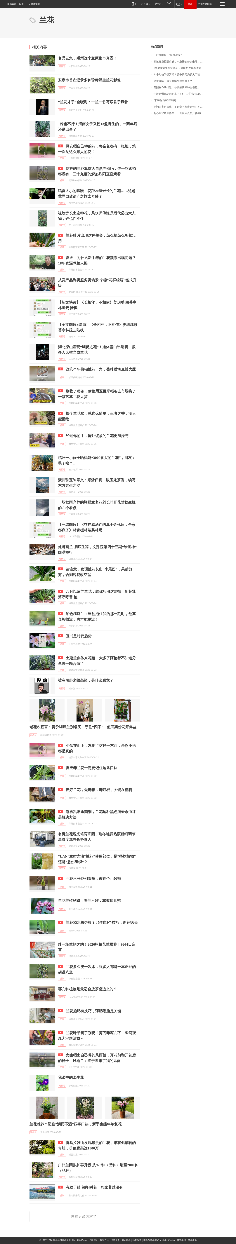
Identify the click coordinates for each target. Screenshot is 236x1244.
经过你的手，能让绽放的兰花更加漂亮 (97, 436)
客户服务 (126, 1240)
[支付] (169, 4)
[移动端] (134, 4)
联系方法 (104, 1240)
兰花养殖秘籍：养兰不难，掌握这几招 (89, 900)
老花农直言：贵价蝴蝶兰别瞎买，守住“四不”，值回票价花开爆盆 (83, 727)
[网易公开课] (145, 4)
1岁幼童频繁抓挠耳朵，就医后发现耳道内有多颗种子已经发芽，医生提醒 (180, 68)
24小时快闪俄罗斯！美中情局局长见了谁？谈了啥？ (180, 74)
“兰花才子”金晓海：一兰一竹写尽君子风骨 (93, 102)
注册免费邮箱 (205, 4)
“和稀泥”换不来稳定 (165, 100)
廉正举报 (181, 1240)
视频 (62, 158)
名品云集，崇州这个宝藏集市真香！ (87, 58)
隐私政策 (137, 1240)
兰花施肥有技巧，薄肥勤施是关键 (93, 1011)
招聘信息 (115, 1240)
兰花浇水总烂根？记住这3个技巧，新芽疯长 (102, 922)
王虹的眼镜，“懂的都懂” (168, 55)
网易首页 (11, 4)
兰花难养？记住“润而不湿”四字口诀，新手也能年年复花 (76, 1124)
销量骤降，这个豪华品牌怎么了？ (173, 81)
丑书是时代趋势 (79, 636)
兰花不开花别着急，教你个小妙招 (93, 879)
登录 (190, 4)
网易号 (62, 66)
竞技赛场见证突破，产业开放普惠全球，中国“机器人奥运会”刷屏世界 (180, 61)
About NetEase (79, 1240)
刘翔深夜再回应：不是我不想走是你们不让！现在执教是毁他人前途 (180, 106)
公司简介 (93, 1240)
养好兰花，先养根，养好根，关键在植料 (99, 790)
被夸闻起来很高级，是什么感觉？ (85, 680)
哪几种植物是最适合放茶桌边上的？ (87, 989)
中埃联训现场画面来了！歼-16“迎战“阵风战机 (180, 94)
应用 (21, 4)
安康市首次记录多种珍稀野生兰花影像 (89, 80)
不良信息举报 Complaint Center (159, 1240)
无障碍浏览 (34, 4)
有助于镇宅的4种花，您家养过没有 (94, 1187)
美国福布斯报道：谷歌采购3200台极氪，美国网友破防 (180, 87)
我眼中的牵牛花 (71, 1077)
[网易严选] (158, 4)
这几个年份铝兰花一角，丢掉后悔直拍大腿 (101, 369)
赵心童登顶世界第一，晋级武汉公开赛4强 (177, 113)
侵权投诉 (192, 1240)
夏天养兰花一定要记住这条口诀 (91, 768)
